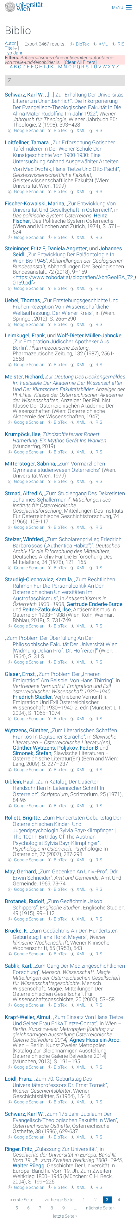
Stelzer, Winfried (24, 539)
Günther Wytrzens (34, 748)
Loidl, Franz (18, 1079)
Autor (10, 43)
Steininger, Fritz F (25, 248)
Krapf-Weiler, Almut (28, 1017)
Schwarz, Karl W (24, 94)
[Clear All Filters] (80, 62)
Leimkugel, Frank (25, 335)
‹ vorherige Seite (57, 1199)
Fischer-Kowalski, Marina (34, 203)
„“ (68, 104)
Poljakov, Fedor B (77, 748)
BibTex (82, 44)
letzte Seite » (65, 1216)
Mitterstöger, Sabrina (30, 463)
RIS (121, 44)
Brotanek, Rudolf (24, 901)
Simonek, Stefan (32, 753)
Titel (9, 48)
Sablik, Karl (18, 966)
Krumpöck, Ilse (22, 434)
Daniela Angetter (67, 248)
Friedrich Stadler (32, 697)
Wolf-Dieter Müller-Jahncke (89, 335)
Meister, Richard (24, 376)
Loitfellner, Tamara (27, 142)
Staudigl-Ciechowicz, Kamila (38, 579)
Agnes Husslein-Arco (95, 1040)
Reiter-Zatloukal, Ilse (46, 609)
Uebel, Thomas (22, 300)
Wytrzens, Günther (26, 730)
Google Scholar (29, 130)
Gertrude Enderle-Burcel (95, 604)
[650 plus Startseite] (68, 7)
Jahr (17, 53)
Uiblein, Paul (19, 781)
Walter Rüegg (29, 1165)
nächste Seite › (100, 1207)
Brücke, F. (16, 930)
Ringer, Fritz (18, 1149)
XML (103, 44)
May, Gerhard (20, 871)
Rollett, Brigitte (22, 818)
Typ (8, 53)
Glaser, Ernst (20, 674)
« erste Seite (21, 1199)
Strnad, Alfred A (23, 493)
